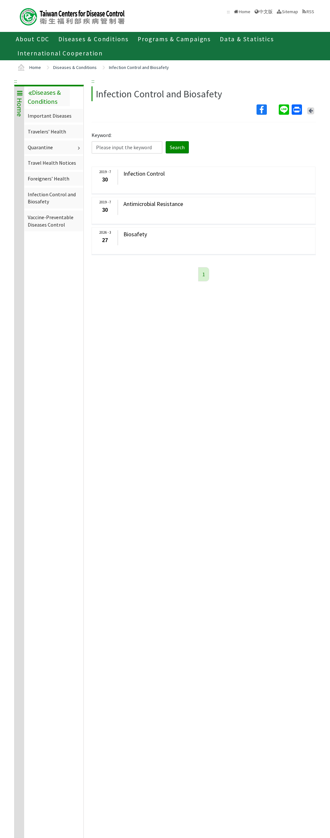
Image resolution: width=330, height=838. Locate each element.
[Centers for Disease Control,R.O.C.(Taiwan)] (72, 16)
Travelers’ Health (47, 131)
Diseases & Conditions (93, 39)
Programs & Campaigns (174, 39)
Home (244, 12)
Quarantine (40, 147)
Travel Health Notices (52, 163)
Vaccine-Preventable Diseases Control (50, 221)
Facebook (267, 109)
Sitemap (290, 12)
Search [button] (177, 147)
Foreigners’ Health (48, 178)
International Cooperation (60, 53)
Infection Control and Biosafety (139, 67)
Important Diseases (50, 115)
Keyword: (102, 135)
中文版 (266, 11)
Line (284, 109)
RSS (310, 12)
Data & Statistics (247, 39)
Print (297, 109)
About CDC (32, 39)
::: (15, 81)
